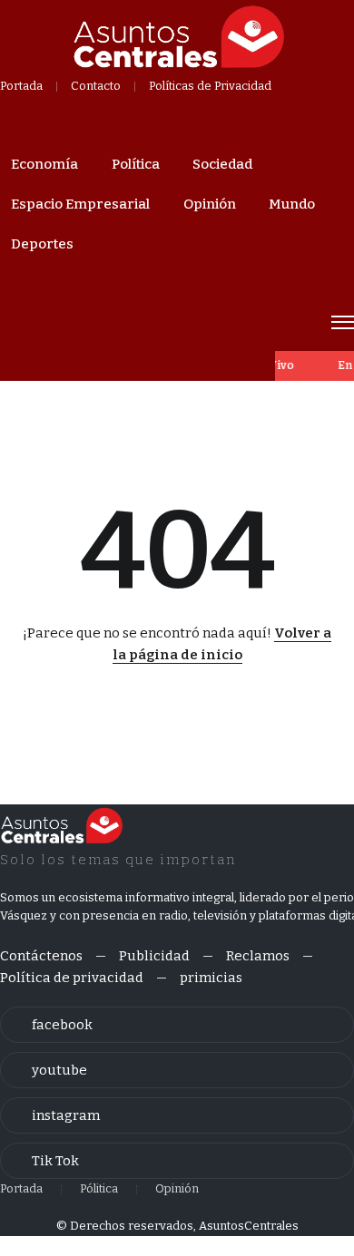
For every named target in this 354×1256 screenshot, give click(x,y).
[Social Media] (177, 1025)
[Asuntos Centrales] (178, 37)
